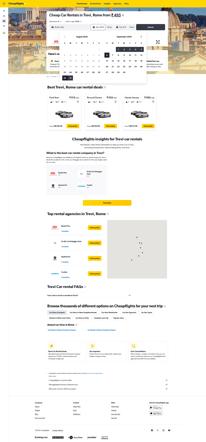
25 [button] (76, 72)
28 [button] (93, 72)
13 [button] (88, 61)
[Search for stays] (4, 16)
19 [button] (82, 66)
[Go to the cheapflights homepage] (17, 3)
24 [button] (70, 72)
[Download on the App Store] (155, 413)
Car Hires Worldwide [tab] (109, 312)
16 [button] (65, 66)
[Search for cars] (4, 21)
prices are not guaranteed (95, 373)
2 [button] (64, 55)
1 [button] (99, 49)
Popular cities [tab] (118, 318)
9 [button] (64, 61)
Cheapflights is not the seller (60, 380)
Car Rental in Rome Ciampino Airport (102, 330)
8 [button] (99, 55)
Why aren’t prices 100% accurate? (62, 389)
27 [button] (87, 72)
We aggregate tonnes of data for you (63, 384)
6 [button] (87, 55)
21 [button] (93, 66)
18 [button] (76, 66)
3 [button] (70, 55)
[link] (107, 203)
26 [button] (82, 72)
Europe (54, 76)
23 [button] (65, 72)
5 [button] (81, 55)
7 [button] (93, 55)
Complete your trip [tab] (101, 318)
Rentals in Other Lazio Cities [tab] (60, 318)
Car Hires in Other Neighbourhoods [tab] (83, 312)
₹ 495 (116, 15)
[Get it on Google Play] (155, 407)
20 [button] (87, 66)
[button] (4, 3)
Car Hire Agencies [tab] (129, 312)
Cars (47, 76)
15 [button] (99, 61)
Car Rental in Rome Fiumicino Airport (62, 330)
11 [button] (76, 61)
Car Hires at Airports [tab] (57, 312)
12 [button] (82, 61)
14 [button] (93, 61)
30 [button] (65, 78)
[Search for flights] (4, 11)
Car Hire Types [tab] (146, 312)
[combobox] (55, 21)
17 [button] (71, 66)
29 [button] (99, 72)
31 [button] (71, 78)
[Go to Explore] (4, 26)
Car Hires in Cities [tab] (82, 318)
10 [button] (71, 61)
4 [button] (76, 55)
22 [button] (99, 66)
